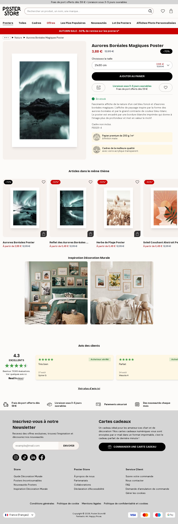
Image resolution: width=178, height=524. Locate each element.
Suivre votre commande (139, 476)
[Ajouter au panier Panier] (44, 234)
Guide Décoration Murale (28, 476)
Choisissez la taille (102, 58)
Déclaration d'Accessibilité (89, 488)
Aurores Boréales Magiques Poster (45, 37)
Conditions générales (42, 503)
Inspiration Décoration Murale (31, 488)
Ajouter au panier (132, 76)
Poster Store (97, 513)
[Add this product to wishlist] (165, 87)
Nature (18, 37)
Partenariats (81, 480)
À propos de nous (84, 476)
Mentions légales (91, 503)
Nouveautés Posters (25, 484)
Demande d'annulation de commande (147, 488)
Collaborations (82, 484)
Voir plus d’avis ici (89, 388)
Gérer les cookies (135, 493)
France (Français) (19, 514)
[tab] (163, 11)
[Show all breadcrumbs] (6, 37)
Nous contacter (135, 480)
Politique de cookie (68, 503)
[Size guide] (98, 87)
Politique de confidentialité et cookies (126, 503)
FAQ (128, 484)
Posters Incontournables (28, 480)
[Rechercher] (150, 11)
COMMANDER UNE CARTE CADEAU (135, 446)
